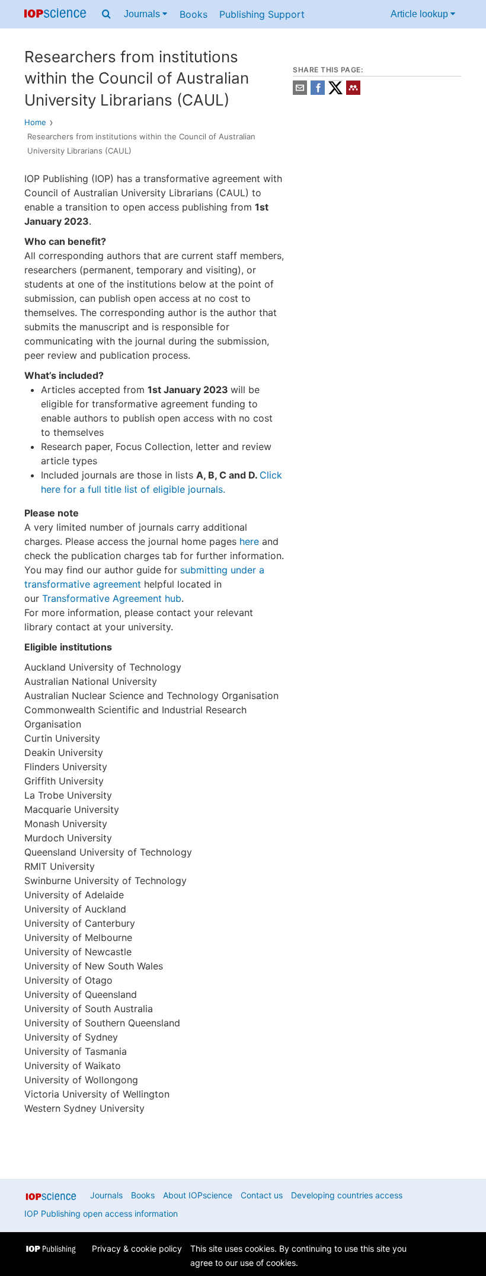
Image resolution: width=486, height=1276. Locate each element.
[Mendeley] (353, 92)
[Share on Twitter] (335, 92)
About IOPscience (197, 1195)
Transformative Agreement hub (111, 598)
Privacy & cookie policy (137, 1248)
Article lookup (420, 14)
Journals (143, 14)
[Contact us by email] (300, 92)
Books (193, 14)
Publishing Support (262, 14)
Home (35, 122)
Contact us (262, 1195)
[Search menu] (106, 14)
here (249, 541)
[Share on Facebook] (318, 92)
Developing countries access (346, 1195)
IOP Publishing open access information (101, 1213)
